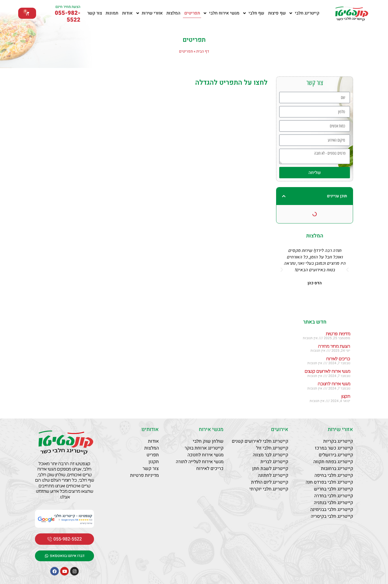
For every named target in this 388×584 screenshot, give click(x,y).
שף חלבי (256, 13)
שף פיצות (277, 13)
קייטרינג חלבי (307, 13)
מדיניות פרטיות (338, 334)
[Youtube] (64, 571)
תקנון (345, 396)
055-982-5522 (67, 16)
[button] (283, 196)
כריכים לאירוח (338, 359)
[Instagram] (74, 571)
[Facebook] (54, 571)
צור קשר (94, 13)
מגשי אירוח (211, 429)
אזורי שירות (152, 13)
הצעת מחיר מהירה (334, 346)
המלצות (173, 13)
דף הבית (202, 51)
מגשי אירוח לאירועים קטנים (327, 371)
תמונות (112, 13)
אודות (127, 13)
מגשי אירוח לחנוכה (334, 384)
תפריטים (192, 13)
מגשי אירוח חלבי (224, 13)
